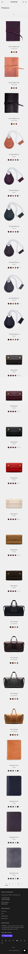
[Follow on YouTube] (17, 940)
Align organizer (14, 370)
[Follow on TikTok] (21, 940)
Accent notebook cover (14, 46)
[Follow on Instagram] (6, 940)
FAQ (2, 913)
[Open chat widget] (25, 951)
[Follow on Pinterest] (13, 940)
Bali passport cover (14, 765)
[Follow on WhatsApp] (2, 943)
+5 (19, 770)
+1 (19, 159)
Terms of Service (5, 902)
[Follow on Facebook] (2, 940)
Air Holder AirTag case (14, 154)
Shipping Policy (4, 916)
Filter (14, 14)
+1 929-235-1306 (5, 897)
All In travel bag (14, 621)
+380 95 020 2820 (5, 899)
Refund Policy (4, 918)
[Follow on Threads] (9, 940)
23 (18, 883)
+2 (19, 375)
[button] (12, 52)
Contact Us (3, 911)
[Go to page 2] (21, 883)
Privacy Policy (4, 903)
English (13, 947)
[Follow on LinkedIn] (24, 940)
